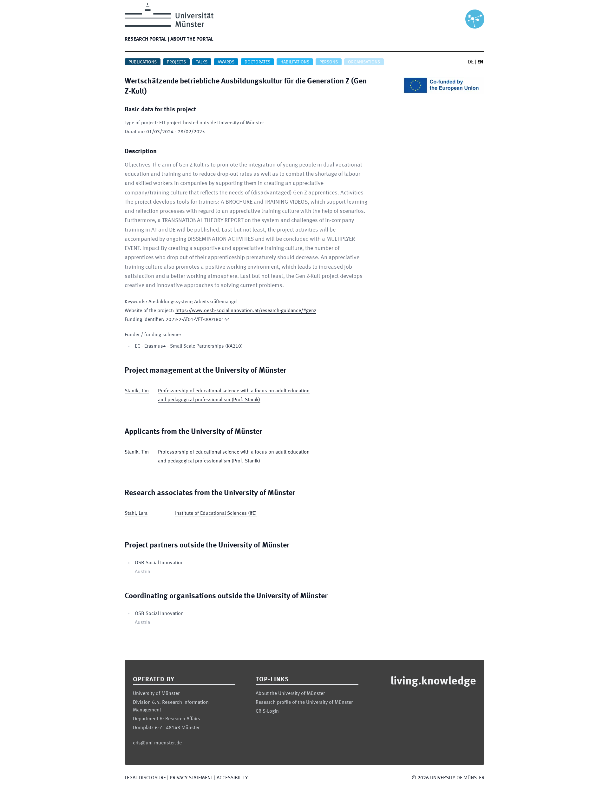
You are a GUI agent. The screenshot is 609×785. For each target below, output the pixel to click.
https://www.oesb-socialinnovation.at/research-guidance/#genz (245, 310)
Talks (201, 62)
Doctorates (257, 62)
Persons (328, 62)
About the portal (191, 39)
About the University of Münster (290, 693)
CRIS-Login (267, 711)
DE (471, 62)
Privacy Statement (191, 778)
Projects (176, 62)
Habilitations (294, 62)
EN (480, 62)
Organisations (364, 62)
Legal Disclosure (145, 778)
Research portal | (147, 39)
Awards (226, 62)
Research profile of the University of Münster (304, 702)
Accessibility (232, 778)
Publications (142, 62)
